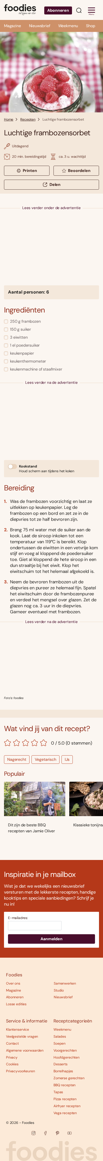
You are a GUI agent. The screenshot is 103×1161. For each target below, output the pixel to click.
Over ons (13, 983)
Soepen (60, 1043)
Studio (59, 990)
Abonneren (58, 10)
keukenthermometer (28, 361)
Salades (60, 1036)
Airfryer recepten (67, 1106)
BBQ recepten (65, 1085)
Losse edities (16, 1004)
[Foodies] (20, 10)
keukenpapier (22, 353)
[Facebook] (46, 1133)
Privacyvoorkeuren (20, 1071)
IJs (67, 759)
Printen (30, 170)
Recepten (28, 119)
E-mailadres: (18, 918)
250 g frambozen (25, 321)
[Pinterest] (58, 1133)
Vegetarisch (45, 759)
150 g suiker (20, 329)
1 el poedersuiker (25, 345)
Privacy (12, 1057)
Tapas (58, 1092)
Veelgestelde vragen (22, 1036)
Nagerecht (16, 759)
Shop (90, 25)
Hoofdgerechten (67, 1057)
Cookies (12, 1064)
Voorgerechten (65, 1050)
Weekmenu (68, 25)
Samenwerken (65, 983)
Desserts (61, 1064)
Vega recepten (65, 1113)
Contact (12, 1043)
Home (8, 119)
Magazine (12, 25)
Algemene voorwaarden (25, 1050)
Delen (55, 184)
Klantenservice (17, 1029)
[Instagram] (34, 1133)
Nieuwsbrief (39, 25)
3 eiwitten (19, 337)
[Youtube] (70, 1133)
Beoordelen (79, 170)
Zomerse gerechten (69, 1078)
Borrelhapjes (63, 1071)
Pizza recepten (65, 1099)
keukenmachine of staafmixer (36, 369)
